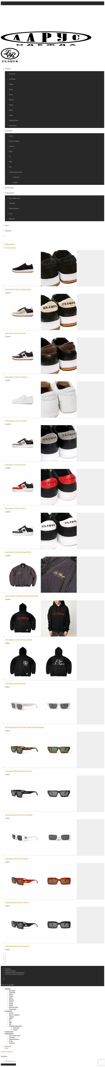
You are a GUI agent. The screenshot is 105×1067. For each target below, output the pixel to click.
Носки (11, 115)
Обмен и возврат (10, 971)
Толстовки (12, 79)
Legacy (11, 136)
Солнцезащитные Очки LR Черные (17, 946)
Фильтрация (10, 244)
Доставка (12, 203)
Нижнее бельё (13, 120)
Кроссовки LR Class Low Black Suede (18, 289)
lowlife (15, 182)
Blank (10, 151)
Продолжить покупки (8, 1064)
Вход (7, 225)
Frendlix (11, 985)
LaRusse (11, 146)
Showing (11, 248)
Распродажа (9, 187)
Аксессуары (12, 125)
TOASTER (16, 177)
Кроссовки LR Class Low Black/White (18, 552)
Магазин (8, 68)
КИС (10, 167)
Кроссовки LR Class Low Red (15, 508)
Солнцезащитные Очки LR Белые (16, 858)
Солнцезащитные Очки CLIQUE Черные (18, 815)
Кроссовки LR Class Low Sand (15, 333)
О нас (11, 213)
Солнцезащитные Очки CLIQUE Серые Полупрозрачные (24, 727)
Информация (9, 193)
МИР (10, 162)
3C (10, 156)
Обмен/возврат (14, 208)
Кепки (11, 94)
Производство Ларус (15, 172)
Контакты (12, 219)
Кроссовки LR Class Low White (16, 421)
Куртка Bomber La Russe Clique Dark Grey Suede (21, 596)
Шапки (11, 110)
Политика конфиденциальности (15, 972)
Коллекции (8, 131)
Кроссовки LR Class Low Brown (16, 377)
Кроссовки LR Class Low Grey (15, 464)
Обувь (11, 89)
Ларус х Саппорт (14, 141)
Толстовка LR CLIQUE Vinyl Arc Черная (18, 640)
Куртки (11, 105)
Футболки (12, 74)
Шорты (11, 84)
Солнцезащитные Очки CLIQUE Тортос (18, 771)
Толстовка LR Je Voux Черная (15, 683)
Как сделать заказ (14, 198)
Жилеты (11, 99)
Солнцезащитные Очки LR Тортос (17, 902)
